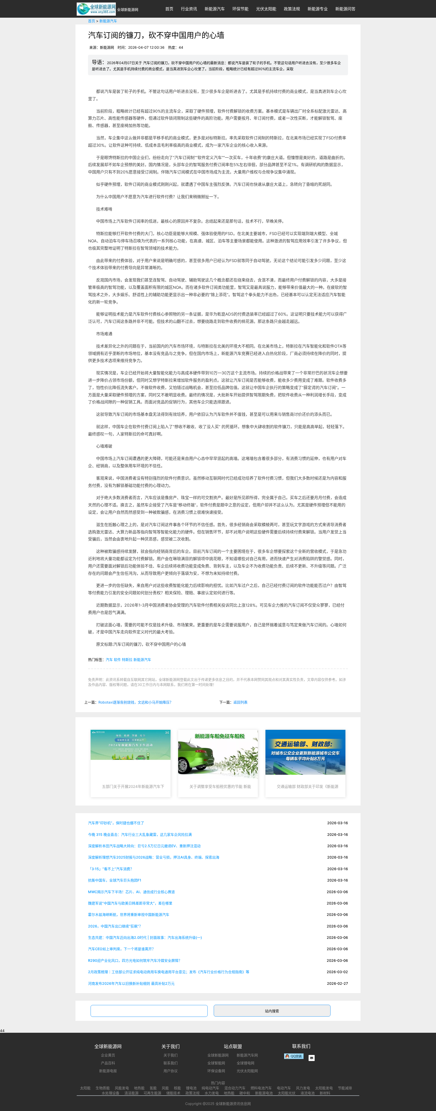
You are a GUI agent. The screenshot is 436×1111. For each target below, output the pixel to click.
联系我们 (171, 1063)
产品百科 (108, 1063)
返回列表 (240, 702)
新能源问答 (345, 8)
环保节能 (240, 8)
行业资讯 (189, 8)
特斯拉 (127, 659)
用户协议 (171, 1071)
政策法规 (292, 8)
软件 (117, 659)
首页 (169, 8)
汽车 (109, 659)
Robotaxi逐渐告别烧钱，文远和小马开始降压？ (135, 702)
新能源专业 (318, 8)
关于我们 (171, 1055)
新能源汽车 (215, 8)
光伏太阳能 (266, 8)
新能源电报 (108, 1071)
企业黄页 (108, 1055)
